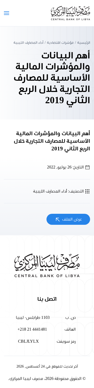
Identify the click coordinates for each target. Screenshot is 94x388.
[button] (6, 13)
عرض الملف (71, 219)
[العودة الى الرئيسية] (70, 13)
